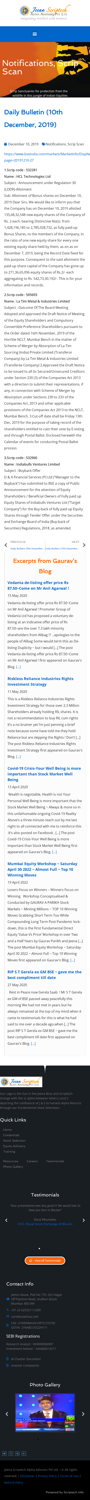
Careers (32, 1161)
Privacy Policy (47, 1476)
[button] (34, 33)
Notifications (56, 144)
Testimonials (55, 1161)
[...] (18, 666)
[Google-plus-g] (24, 1453)
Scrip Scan (76, 144)
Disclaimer (27, 1476)
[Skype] (17, 1453)
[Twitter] (4, 1453)
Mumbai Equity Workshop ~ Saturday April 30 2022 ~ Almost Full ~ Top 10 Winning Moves (42, 869)
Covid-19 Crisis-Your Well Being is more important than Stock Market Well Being (44, 774)
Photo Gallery (45, 1384)
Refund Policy (13, 1482)
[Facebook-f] (11, 1453)
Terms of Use (69, 1476)
